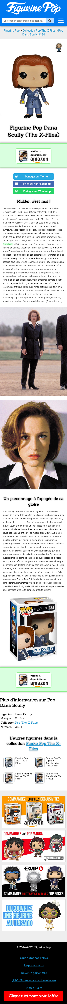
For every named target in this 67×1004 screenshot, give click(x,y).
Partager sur (37, 176)
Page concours (34, 965)
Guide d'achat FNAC (34, 958)
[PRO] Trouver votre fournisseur (34, 980)
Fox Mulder (8, 244)
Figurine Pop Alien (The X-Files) (21, 760)
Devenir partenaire (34, 973)
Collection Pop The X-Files (39, 30)
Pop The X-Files (26, 722)
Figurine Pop (12, 30)
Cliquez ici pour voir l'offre (33, 995)
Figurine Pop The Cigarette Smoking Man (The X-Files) (54, 762)
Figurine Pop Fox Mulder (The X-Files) (23, 776)
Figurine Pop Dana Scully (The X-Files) (54, 776)
